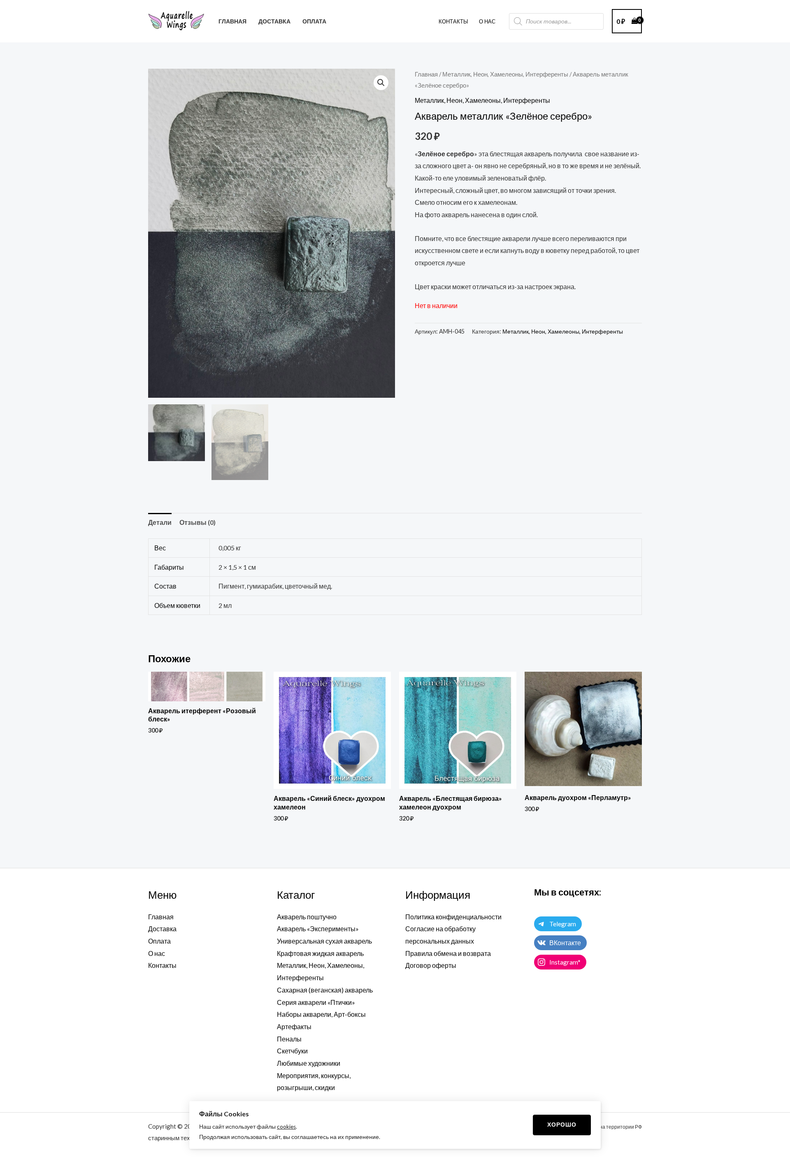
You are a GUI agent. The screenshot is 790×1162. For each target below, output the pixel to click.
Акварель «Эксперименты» (318, 928)
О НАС (487, 21)
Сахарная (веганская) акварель (325, 990)
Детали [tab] (160, 522)
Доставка (162, 928)
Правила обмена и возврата (448, 953)
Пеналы (289, 1039)
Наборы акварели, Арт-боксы (321, 1014)
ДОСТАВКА (274, 21)
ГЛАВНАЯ (232, 21)
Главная (426, 74)
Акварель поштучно (307, 917)
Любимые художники (308, 1063)
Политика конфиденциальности (453, 917)
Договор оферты (430, 965)
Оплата (159, 941)
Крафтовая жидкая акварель (320, 953)
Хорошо (561, 1124)
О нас (156, 953)
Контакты (453, 21)
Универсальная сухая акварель (324, 941)
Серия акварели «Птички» (316, 1002)
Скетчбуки (292, 1051)
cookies (286, 1126)
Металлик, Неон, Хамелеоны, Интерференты (505, 74)
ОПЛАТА (314, 21)
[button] (381, 82)
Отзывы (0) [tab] (197, 522)
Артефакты (294, 1026)
